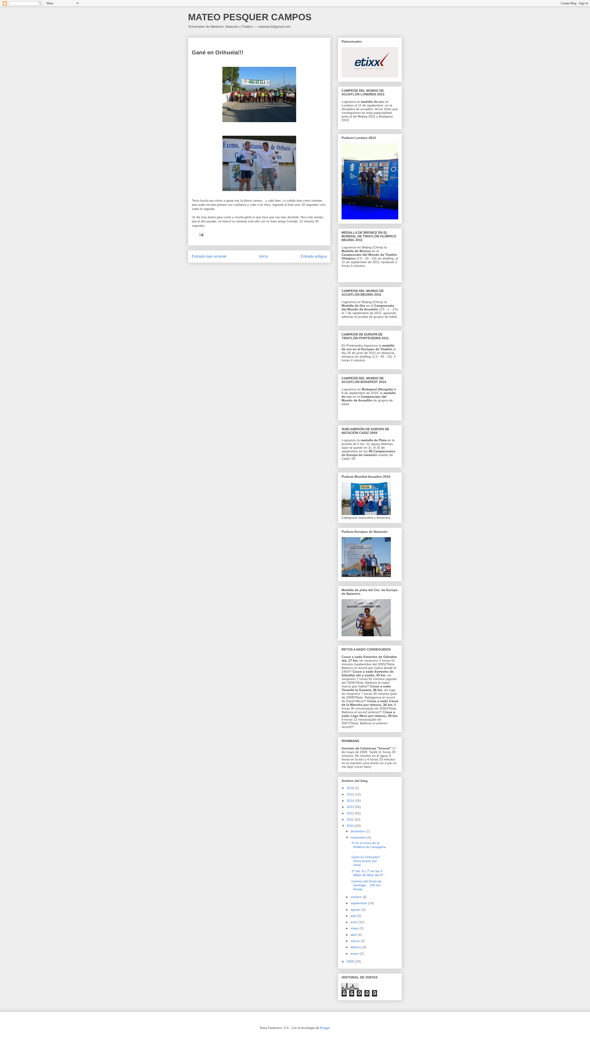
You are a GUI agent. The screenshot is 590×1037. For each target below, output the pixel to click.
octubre (357, 897)
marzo (356, 941)
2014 (351, 800)
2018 (351, 788)
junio (354, 922)
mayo (355, 928)
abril (354, 935)
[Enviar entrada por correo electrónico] (201, 234)
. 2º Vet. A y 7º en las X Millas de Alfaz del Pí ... (368, 873)
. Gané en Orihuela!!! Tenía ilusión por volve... (365, 861)
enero (355, 953)
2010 (351, 826)
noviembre (359, 837)
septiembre (359, 903)
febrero (356, 947)
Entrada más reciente (209, 256)
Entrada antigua (314, 256)
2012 (351, 813)
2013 (351, 807)
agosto (356, 909)
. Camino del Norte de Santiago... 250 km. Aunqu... (366, 885)
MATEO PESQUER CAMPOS (250, 17)
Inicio (263, 256)
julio (354, 916)
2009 (351, 961)
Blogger (325, 1028)
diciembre (358, 831)
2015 (351, 794)
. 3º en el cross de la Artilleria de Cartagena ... (368, 847)
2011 (350, 819)
